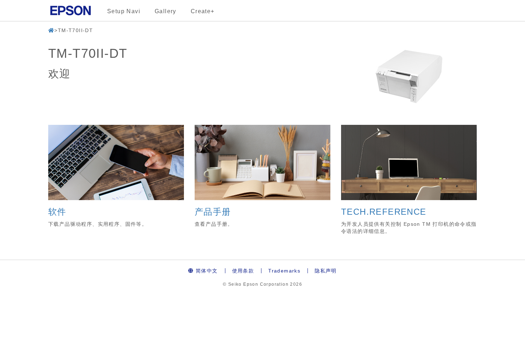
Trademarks (284, 271)
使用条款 (243, 271)
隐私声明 (326, 271)
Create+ (203, 11)
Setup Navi (123, 11)
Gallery (165, 11)
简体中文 (206, 271)
